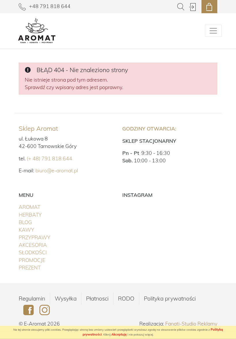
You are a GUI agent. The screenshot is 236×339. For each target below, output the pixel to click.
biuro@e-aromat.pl (56, 170)
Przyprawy (46, 237)
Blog (25, 222)
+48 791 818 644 (49, 6)
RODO (126, 298)
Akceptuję (119, 334)
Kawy (38, 229)
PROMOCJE (44, 260)
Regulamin (32, 298)
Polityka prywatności (170, 298)
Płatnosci (97, 298)
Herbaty (42, 214)
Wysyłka (66, 298)
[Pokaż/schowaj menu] (213, 31)
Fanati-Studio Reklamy (191, 323)
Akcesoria (45, 244)
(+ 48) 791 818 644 (49, 158)
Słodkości (45, 252)
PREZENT (41, 267)
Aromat (41, 206)
